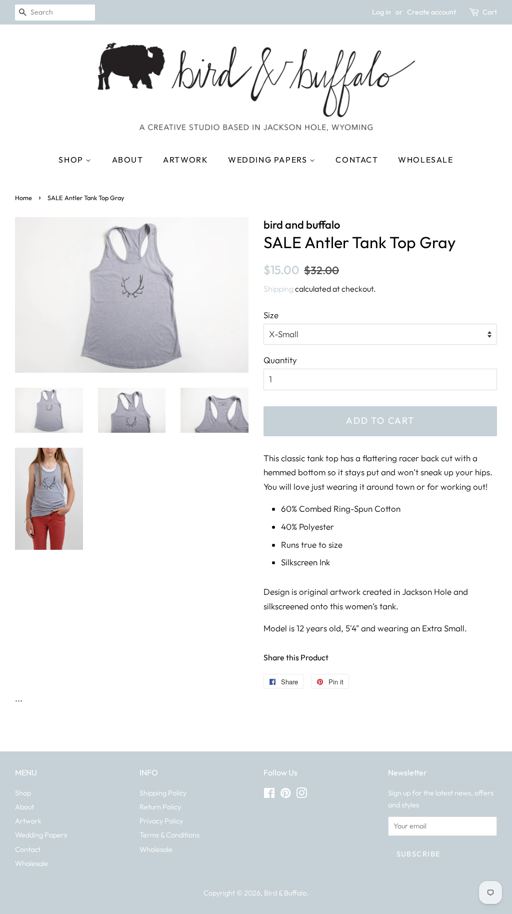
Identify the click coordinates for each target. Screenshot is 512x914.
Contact (357, 160)
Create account (431, 12)
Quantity (280, 360)
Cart (489, 12)
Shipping (279, 289)
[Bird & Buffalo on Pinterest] (285, 794)
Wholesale (425, 160)
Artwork (185, 160)
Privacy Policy (161, 820)
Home (23, 198)
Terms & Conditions (170, 834)
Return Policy (160, 806)
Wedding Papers (269, 160)
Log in (381, 12)
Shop (72, 160)
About (128, 160)
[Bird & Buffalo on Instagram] (301, 794)
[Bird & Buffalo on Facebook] (269, 794)
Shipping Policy (163, 792)
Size (271, 315)
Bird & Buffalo (285, 892)
